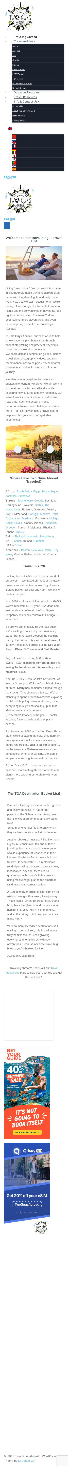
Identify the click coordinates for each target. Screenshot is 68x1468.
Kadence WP (26, 1460)
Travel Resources (25, 97)
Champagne (13, 518)
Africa (15, 46)
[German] (38, 149)
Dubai (18, 545)
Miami (48, 550)
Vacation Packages (26, 92)
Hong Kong (47, 536)
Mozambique (50, 491)
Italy (8, 514)
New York (37, 550)
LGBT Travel (18, 74)
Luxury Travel (18, 69)
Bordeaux (28, 518)
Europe (15, 65)
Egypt (36, 491)
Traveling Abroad (25, 37)
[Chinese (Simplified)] (38, 136)
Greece (10, 527)
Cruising (16, 60)
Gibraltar (38, 541)
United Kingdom (19, 88)
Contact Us (17, 106)
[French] (38, 146)
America (16, 51)
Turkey (20, 532)
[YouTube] (14, 177)
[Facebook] (5, 177)
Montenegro (25, 500)
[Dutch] (38, 139)
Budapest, (51, 522)
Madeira (45, 514)
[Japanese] (38, 155)
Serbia (39, 505)
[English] (36, 128)
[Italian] (38, 152)
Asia (14, 55)
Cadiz (9, 522)
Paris (55, 514)
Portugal (33, 514)
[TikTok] (11, 177)
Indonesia (32, 536)
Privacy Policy (19, 120)
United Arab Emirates (22, 83)
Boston (25, 550)
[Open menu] (7, 225)
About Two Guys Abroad (23, 111)
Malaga (53, 518)
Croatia (38, 500)
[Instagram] (8, 177)
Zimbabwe (24, 496)
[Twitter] (8, 219)
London (17, 541)
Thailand (20, 536)
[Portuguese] (38, 162)
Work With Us (18, 115)
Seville (18, 522)
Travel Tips (17, 79)
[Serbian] (38, 165)
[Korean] (38, 159)
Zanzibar (11, 496)
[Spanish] (38, 169)
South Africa (24, 491)
